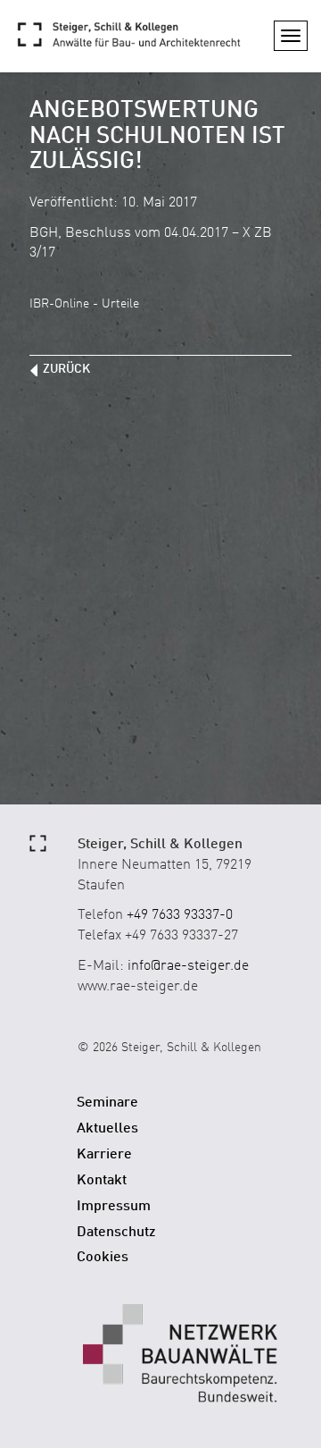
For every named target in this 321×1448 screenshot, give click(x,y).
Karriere (104, 1155)
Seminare (107, 1103)
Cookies (102, 1257)
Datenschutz (116, 1232)
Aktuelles (107, 1129)
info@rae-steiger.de (188, 966)
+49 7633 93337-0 (180, 915)
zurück (66, 369)
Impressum (114, 1207)
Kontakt (102, 1181)
